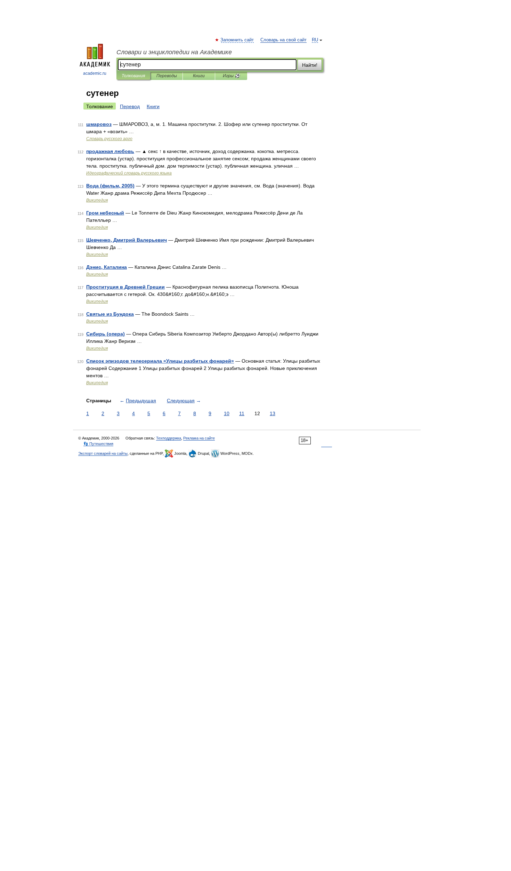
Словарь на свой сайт (283, 40)
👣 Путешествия (98, 444)
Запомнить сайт (237, 40)
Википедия (97, 200)
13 (272, 413)
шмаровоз (99, 124)
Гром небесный (105, 213)
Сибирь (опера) (105, 334)
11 (241, 413)
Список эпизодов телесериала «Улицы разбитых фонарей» (160, 361)
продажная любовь (110, 151)
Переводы (166, 75)
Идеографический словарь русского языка (129, 173)
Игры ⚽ (231, 75)
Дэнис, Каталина (106, 267)
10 (226, 413)
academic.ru (94, 73)
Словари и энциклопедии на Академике (174, 52)
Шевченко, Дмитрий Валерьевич (126, 240)
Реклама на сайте (199, 438)
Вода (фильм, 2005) (110, 185)
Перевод (130, 106)
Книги (199, 75)
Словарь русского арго (109, 138)
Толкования (133, 75)
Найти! (309, 65)
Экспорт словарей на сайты (103, 453)
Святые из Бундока (110, 314)
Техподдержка (168, 438)
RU (315, 40)
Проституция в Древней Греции (125, 287)
